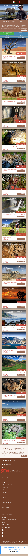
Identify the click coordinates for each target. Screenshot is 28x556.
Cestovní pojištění (7, 514)
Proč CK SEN (5, 477)
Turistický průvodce (21, 37)
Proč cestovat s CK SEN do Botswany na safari (13, 22)
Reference (21, 32)
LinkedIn (6, 535)
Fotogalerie (7, 37)
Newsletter (7, 464)
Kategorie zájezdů (7, 502)
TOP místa (21, 35)
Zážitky (7, 35)
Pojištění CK (5, 512)
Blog (3, 522)
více (24, 1)
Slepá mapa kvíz (6, 527)
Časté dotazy (5, 487)
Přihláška (4, 497)
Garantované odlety (7, 509)
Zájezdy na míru (6, 504)
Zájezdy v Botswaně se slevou (7, 33)
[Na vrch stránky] (25, 554)
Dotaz (5, 467)
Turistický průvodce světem (9, 519)
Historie (4, 480)
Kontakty (4, 492)
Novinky (4, 517)
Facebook (6, 530)
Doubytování (5, 507)
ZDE (18, 551)
